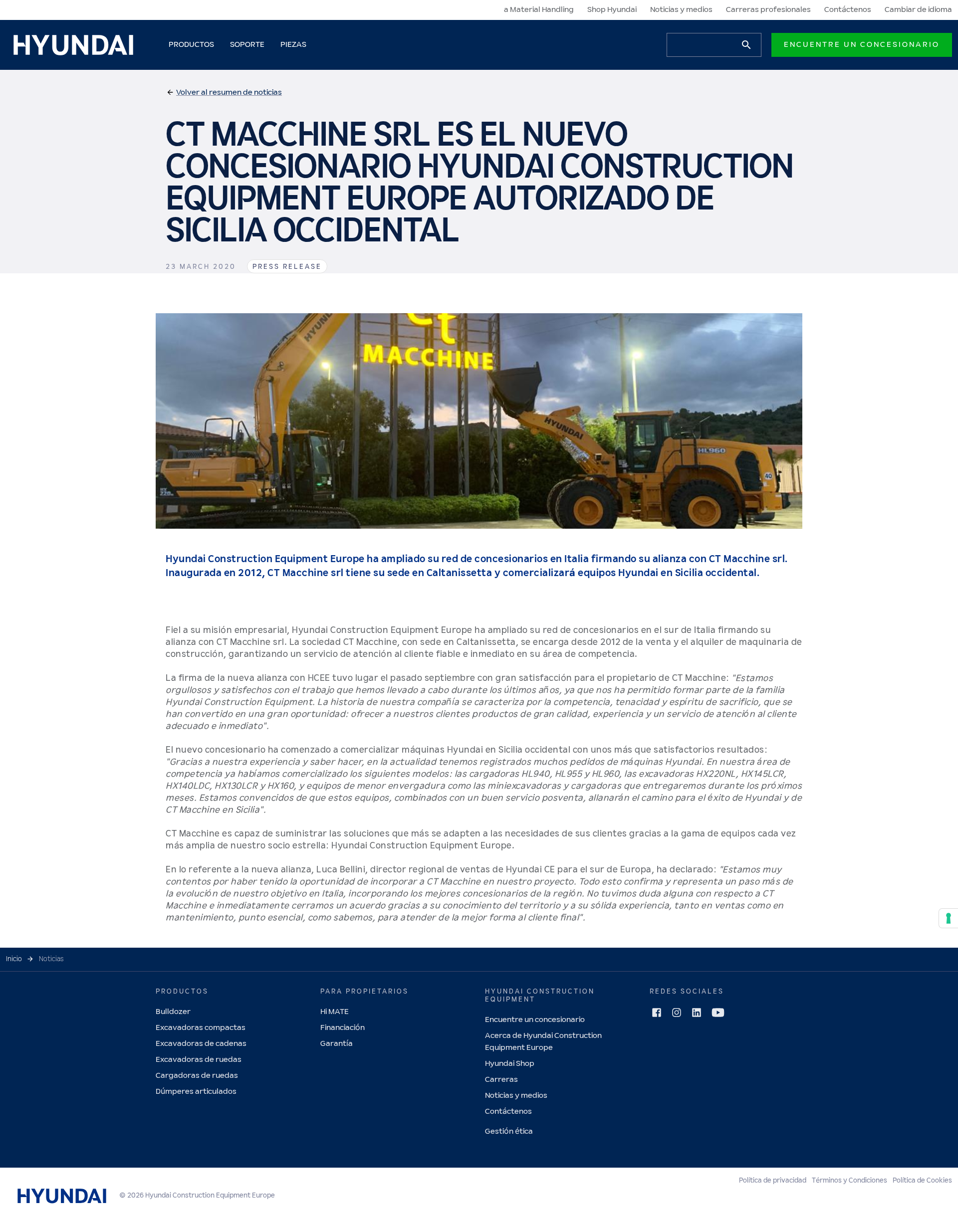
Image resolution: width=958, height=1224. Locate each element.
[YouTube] (718, 1012)
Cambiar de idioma (918, 9)
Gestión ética (509, 1131)
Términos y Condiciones (849, 1180)
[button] (224, 93)
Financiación (342, 1027)
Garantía (336, 1043)
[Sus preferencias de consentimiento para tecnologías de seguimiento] (948, 918)
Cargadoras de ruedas (197, 1075)
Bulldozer (173, 1012)
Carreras (501, 1079)
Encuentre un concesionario (862, 44)
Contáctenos (847, 9)
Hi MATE (334, 1012)
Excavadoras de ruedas (198, 1059)
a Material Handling (539, 9)
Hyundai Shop (509, 1063)
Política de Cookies (922, 1180)
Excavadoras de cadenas (201, 1043)
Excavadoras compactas (200, 1027)
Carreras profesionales (768, 9)
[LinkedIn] (697, 1013)
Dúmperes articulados (196, 1091)
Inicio (14, 959)
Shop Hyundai (612, 9)
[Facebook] (657, 1013)
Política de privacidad (772, 1180)
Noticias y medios (681, 9)
